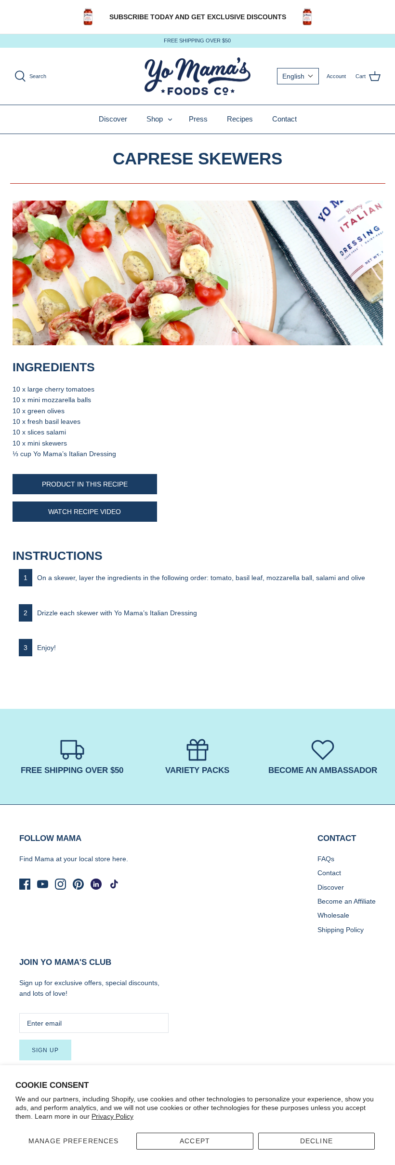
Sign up (45, 1050)
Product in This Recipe (85, 484)
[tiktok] (113, 884)
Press (198, 119)
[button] (297, 76)
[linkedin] (96, 884)
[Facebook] (24, 884)
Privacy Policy (112, 1116)
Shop (154, 119)
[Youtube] (42, 884)
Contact (284, 119)
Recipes (240, 119)
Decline (316, 1141)
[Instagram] (60, 884)
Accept (195, 1141)
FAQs (325, 859)
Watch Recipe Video (84, 511)
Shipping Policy (340, 930)
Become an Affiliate (346, 901)
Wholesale (333, 915)
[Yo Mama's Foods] (197, 76)
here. (120, 859)
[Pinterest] (78, 884)
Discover (113, 119)
